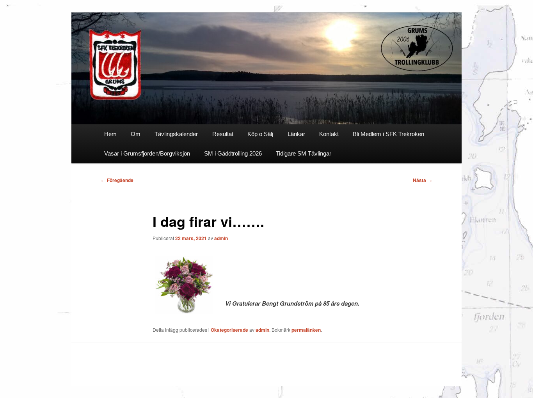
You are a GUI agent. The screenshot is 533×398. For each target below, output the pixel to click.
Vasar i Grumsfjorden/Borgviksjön (147, 153)
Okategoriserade (229, 329)
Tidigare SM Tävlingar (303, 153)
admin (221, 238)
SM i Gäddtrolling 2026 (233, 153)
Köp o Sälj (260, 134)
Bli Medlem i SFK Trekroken (388, 134)
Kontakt (329, 134)
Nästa (422, 180)
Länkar (296, 134)
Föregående (117, 180)
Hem (110, 134)
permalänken (306, 329)
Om (135, 134)
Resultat (222, 134)
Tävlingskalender (176, 134)
